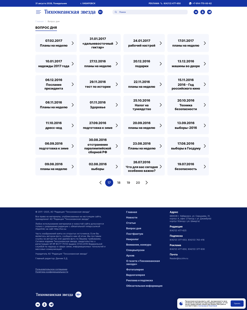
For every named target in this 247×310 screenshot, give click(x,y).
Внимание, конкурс (138, 244)
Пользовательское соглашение (51, 269)
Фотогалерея (135, 269)
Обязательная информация (144, 285)
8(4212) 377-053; (178, 239)
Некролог (132, 239)
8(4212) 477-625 (178, 230)
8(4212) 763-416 (196, 239)
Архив (130, 255)
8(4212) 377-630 (196, 249)
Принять (237, 303)
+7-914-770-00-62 (202, 3)
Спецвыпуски (135, 250)
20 (138, 182)
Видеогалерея (135, 274)
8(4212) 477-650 (172, 3)
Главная (39, 21)
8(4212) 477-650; (178, 249)
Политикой (212, 306)
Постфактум (134, 233)
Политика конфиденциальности (51, 272)
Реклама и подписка (139, 280)
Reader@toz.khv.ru (179, 258)
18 (118, 182)
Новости (131, 217)
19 (128, 182)
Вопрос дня (133, 228)
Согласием (202, 306)
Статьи (131, 222)
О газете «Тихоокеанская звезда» (143, 262)
